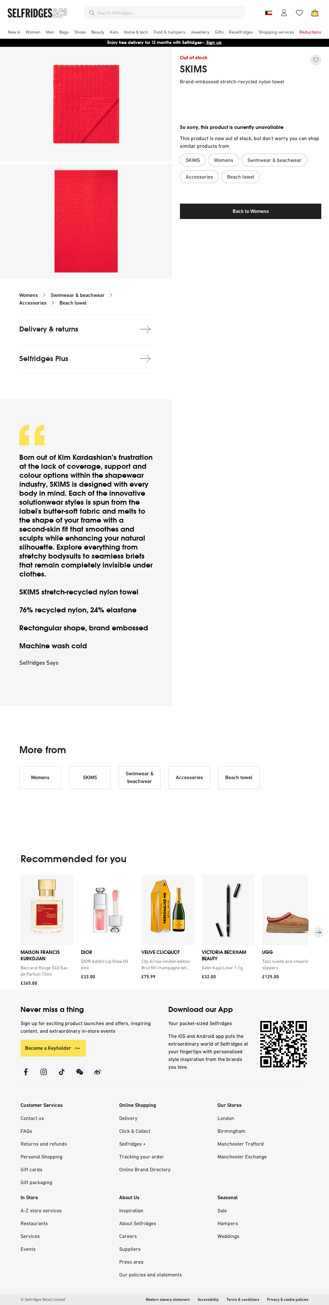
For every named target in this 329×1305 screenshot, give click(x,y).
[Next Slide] (318, 932)
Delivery (128, 1118)
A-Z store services (41, 1210)
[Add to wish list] (315, 60)
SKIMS (193, 69)
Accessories (33, 303)
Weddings (228, 1236)
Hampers (228, 1223)
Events (28, 1249)
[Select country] (268, 12)
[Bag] (314, 12)
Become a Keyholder (48, 1048)
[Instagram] (44, 1076)
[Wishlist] (299, 12)
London (226, 1118)
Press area (131, 1262)
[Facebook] (26, 1076)
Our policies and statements (150, 1274)
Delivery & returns (48, 329)
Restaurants (34, 1223)
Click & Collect (134, 1131)
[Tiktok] (62, 1076)
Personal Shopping (41, 1156)
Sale (222, 1210)
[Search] (92, 12)
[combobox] (169, 13)
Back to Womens (251, 211)
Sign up (214, 42)
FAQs (26, 1131)
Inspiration (131, 1210)
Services (30, 1236)
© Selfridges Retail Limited (43, 1299)
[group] (164, 932)
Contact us (32, 1118)
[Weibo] (98, 1076)
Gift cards (31, 1169)
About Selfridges (137, 1223)
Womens (28, 295)
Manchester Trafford (241, 1144)
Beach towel (73, 303)
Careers (128, 1236)
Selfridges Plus (43, 358)
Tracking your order (141, 1156)
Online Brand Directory (145, 1169)
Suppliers (130, 1249)
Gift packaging (36, 1182)
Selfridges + (132, 1144)
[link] (46, 970)
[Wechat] (80, 1076)
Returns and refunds (44, 1144)
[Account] (284, 12)
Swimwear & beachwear (78, 295)
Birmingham (231, 1131)
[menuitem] (14, 32)
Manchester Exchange (242, 1156)
